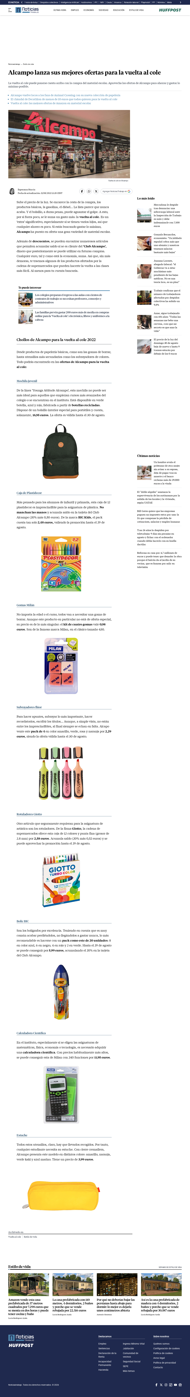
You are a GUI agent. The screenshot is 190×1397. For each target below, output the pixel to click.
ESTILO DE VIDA (136, 10)
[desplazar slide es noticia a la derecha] (180, 2)
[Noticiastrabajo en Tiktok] (170, 1384)
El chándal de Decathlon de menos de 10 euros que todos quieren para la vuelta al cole (64, 99)
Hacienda (103, 1369)
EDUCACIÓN (118, 10)
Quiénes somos (161, 1343)
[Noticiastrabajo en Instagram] (165, 1384)
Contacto (158, 1367)
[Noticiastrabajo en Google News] (180, 1384)
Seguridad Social (131, 1361)
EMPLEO (75, 10)
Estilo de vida (30, 1236)
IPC (96, 2)
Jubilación (128, 1348)
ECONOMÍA (89, 10)
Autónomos (86, 2)
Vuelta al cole (14, 1236)
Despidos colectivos (49, 2)
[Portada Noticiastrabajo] (21, 1338)
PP (153, 2)
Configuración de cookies (166, 1348)
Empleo (102, 1343)
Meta (169, 2)
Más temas (129, 1371)
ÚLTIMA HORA (59, 10)
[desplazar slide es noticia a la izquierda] (22, 2)
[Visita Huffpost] (170, 10)
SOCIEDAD (103, 10)
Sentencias (104, 1348)
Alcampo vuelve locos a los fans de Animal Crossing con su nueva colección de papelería (65, 95)
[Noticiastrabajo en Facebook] (156, 1384)
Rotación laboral (131, 2)
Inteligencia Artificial (70, 2)
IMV (102, 2)
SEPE (125, 1366)
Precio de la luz (31, 2)
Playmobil (145, 2)
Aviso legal (159, 1358)
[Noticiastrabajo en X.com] (161, 1384)
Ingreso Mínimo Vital (134, 1343)
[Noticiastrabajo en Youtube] (175, 1384)
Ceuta (109, 2)
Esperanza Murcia (26, 189)
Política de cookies (163, 1353)
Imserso (118, 2)
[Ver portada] (27, 10)
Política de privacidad (164, 1362)
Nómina (161, 2)
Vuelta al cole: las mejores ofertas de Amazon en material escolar (51, 103)
